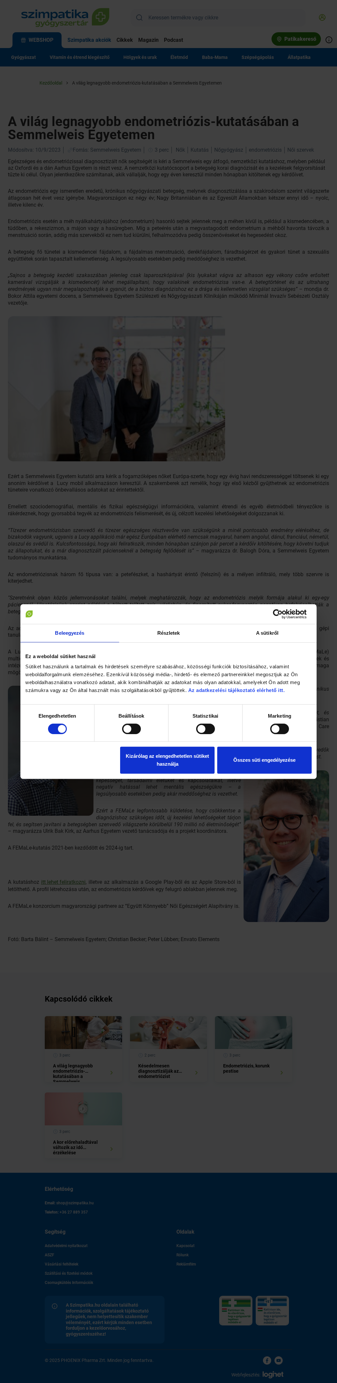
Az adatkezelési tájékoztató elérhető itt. (237, 690)
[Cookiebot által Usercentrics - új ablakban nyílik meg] (283, 614)
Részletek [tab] (168, 633)
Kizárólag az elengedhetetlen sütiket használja (167, 760)
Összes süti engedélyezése (264, 760)
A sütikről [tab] (267, 633)
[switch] (131, 729)
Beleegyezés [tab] (69, 633)
